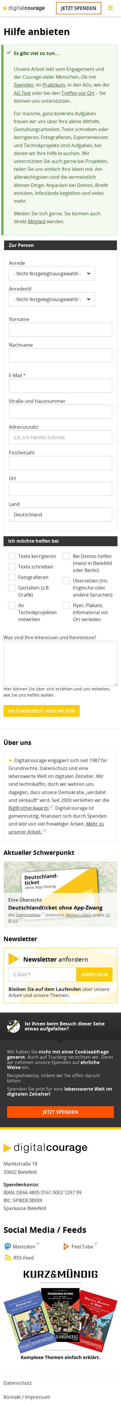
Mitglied (37, 221)
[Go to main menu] (110, 8)
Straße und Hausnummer (37, 401)
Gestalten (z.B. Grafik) (34, 591)
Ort (12, 478)
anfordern (55, 959)
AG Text (22, 93)
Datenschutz (17, 1383)
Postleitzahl (21, 452)
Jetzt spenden (78, 8)
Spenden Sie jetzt (26, 1089)
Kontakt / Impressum (27, 1397)
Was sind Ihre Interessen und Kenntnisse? (50, 637)
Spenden (23, 85)
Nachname (21, 345)
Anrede (17, 263)
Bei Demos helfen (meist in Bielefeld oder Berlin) (92, 563)
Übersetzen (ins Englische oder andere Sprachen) (92, 588)
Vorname (19, 319)
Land (14, 504)
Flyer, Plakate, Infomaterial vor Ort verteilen (90, 612)
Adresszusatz (23, 427)
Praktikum (54, 85)
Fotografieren (33, 577)
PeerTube (82, 1246)
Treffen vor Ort (78, 93)
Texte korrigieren (37, 556)
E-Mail (15, 375)
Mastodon (24, 1246)
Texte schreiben (35, 566)
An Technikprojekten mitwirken (37, 612)
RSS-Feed (24, 1258)
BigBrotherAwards (29, 808)
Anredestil (20, 289)
